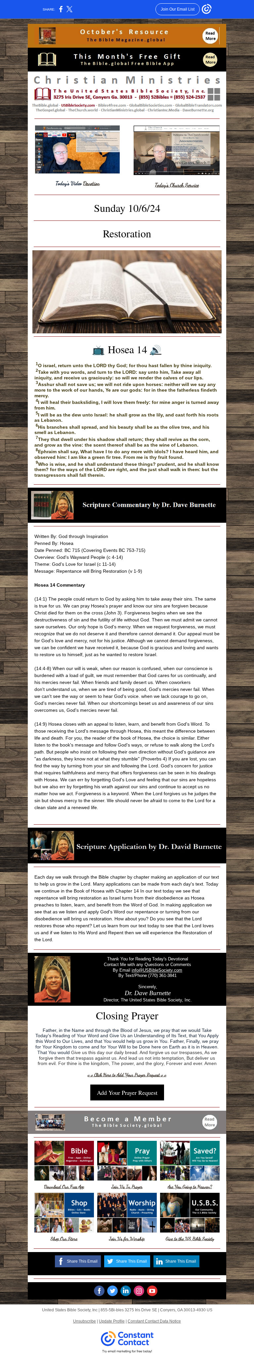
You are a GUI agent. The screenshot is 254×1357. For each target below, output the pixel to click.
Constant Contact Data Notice (154, 1321)
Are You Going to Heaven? (190, 1186)
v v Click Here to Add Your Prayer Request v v (127, 1075)
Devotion (91, 183)
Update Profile (112, 1321)
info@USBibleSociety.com (157, 970)
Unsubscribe (84, 1321)
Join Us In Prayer (127, 1186)
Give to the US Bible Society (190, 1238)
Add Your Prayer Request (127, 1092)
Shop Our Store (64, 1238)
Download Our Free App (64, 1186)
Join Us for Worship (127, 1238)
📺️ (98, 350)
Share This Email (82, 1261)
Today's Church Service (177, 185)
